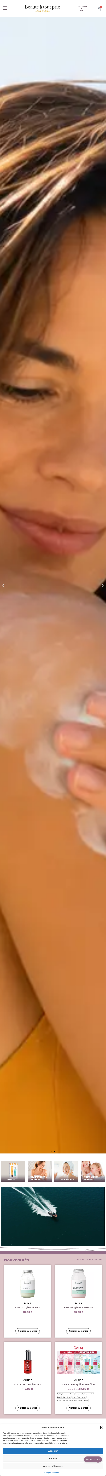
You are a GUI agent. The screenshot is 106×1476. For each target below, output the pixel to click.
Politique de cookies (51, 1472)
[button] (101, 1427)
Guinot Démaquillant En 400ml (78, 1384)
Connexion (82, 7)
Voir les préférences (53, 1466)
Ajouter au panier (27, 1331)
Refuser (53, 1458)
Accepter (53, 1451)
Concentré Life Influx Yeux (27, 1384)
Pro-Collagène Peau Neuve (78, 1307)
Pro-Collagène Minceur (27, 1307)
